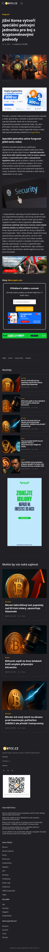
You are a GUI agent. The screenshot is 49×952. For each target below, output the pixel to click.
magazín (28, 358)
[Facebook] (11, 349)
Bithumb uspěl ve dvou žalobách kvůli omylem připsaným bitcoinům (33, 403)
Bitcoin (23, 378)
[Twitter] (17, 349)
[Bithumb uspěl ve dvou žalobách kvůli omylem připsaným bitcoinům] (11, 403)
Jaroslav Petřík (21, 44)
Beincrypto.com (15, 280)
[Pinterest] (22, 349)
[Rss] (12, 770)
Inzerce (4, 765)
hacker (10, 358)
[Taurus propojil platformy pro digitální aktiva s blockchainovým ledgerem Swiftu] (11, 444)
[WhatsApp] (27, 349)
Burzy (23, 398)
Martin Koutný (25, 387)
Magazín (6, 14)
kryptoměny (35, 132)
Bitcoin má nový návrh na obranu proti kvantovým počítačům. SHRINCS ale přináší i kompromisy (33, 423)
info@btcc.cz (6, 761)
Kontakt (5, 757)
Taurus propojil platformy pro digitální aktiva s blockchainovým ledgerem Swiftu (32, 444)
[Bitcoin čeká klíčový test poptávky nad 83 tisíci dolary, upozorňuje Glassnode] (11, 383)
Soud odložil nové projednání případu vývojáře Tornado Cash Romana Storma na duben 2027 (32, 464)
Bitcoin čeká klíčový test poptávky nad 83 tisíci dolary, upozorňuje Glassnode (31, 382)
